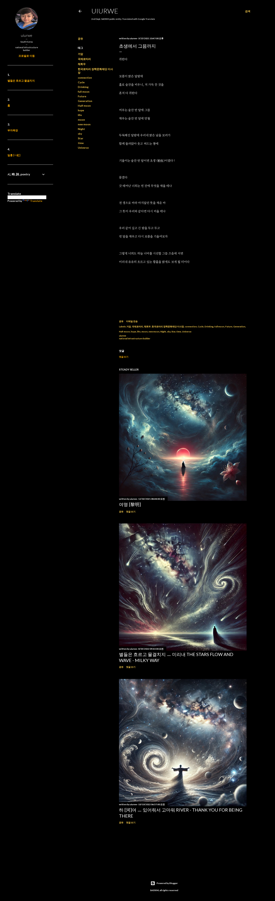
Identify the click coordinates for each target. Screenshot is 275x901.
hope (81, 110)
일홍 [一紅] (13, 155)
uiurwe (104, 11)
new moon (84, 124)
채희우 (82, 64)
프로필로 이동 (27, 55)
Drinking (83, 87)
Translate (36, 200)
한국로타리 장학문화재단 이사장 (168, 326)
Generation (85, 101)
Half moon (84, 105)
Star (80, 138)
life (80, 115)
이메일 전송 (132, 321)
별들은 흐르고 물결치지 (21, 80)
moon (81, 119)
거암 (80, 53)
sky (80, 133)
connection (85, 77)
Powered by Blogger (167, 883)
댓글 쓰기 (123, 356)
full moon (83, 91)
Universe (83, 147)
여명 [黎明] (130, 504)
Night (81, 129)
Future (82, 96)
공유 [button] (80, 38)
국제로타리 (84, 59)
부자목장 (12, 130)
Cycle (81, 82)
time (81, 143)
